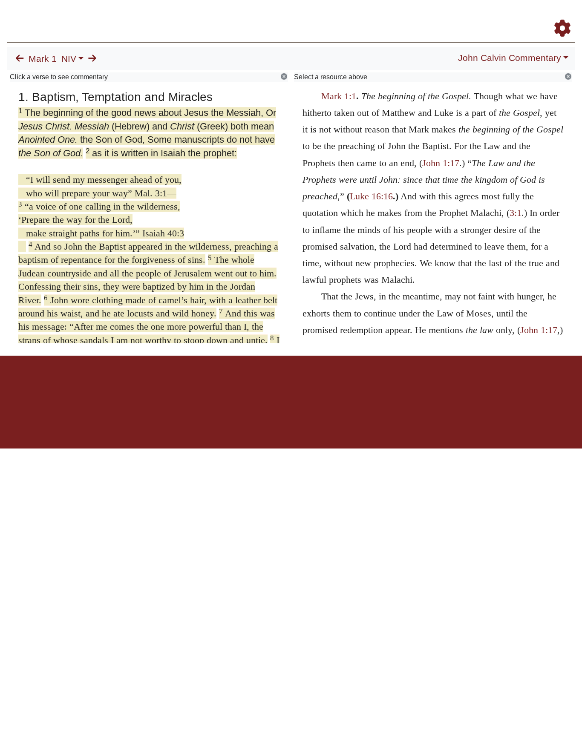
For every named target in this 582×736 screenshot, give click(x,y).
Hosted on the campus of (248, 423)
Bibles (274, 385)
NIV (68, 59)
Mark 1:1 (338, 96)
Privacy (329, 385)
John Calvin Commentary (509, 58)
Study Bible (494, 16)
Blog (462, 16)
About (290, 385)
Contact (347, 385)
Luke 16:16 (371, 196)
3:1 (515, 212)
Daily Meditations (421, 16)
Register (558, 16)
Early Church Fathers (355, 16)
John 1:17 (440, 163)
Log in (220, 385)
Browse (298, 16)
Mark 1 (43, 59)
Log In (528, 16)
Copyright (309, 385)
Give (363, 385)
